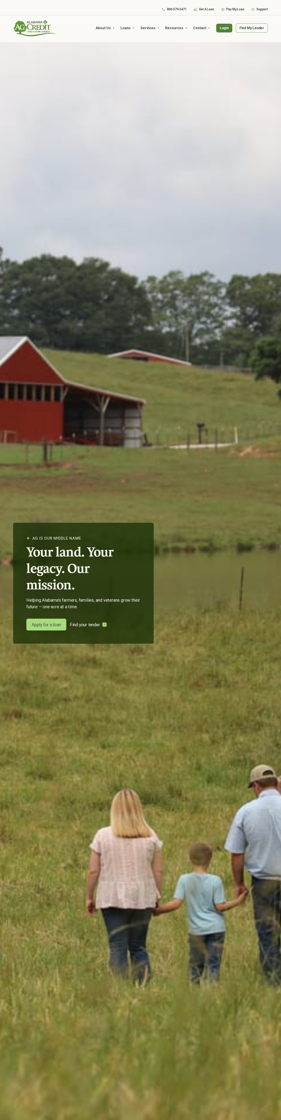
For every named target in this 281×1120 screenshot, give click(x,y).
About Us (103, 28)
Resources (174, 28)
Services (147, 28)
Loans (126, 28)
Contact (199, 28)
